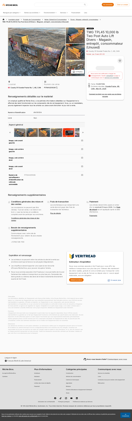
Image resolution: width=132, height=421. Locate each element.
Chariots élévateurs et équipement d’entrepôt (79, 390)
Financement (75, 12)
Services (63, 12)
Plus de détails (55, 213)
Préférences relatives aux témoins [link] (82, 402)
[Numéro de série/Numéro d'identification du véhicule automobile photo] (82, 175)
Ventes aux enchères (31, 12)
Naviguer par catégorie (11, 12)
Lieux (99, 376)
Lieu (85, 12)
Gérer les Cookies (6, 416)
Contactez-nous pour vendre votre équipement (111, 380)
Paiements (93, 216)
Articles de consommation (73, 376)
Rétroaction (101, 383)
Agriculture (69, 383)
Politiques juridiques (64, 402)
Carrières (5, 376)
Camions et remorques (72, 380)
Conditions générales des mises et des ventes (25, 219)
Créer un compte (122, 4)
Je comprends (125, 415)
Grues (67, 393)
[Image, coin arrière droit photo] (82, 158)
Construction (69, 373)
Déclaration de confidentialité (46, 402)
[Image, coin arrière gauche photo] (82, 149)
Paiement (37, 386)
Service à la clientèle (104, 373)
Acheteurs (37, 373)
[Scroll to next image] (83, 132)
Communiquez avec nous (117, 359)
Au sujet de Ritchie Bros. (9, 373)
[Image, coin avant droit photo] (82, 166)
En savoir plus (116, 280)
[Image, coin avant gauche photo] (82, 140)
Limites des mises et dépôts (42, 383)
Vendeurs (37, 376)
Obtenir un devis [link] (76, 280)
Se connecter (107, 4)
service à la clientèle (112, 78)
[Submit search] (85, 4)
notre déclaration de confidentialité (28, 416)
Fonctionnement (49, 12)
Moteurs (68, 386)
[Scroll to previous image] (10, 132)
